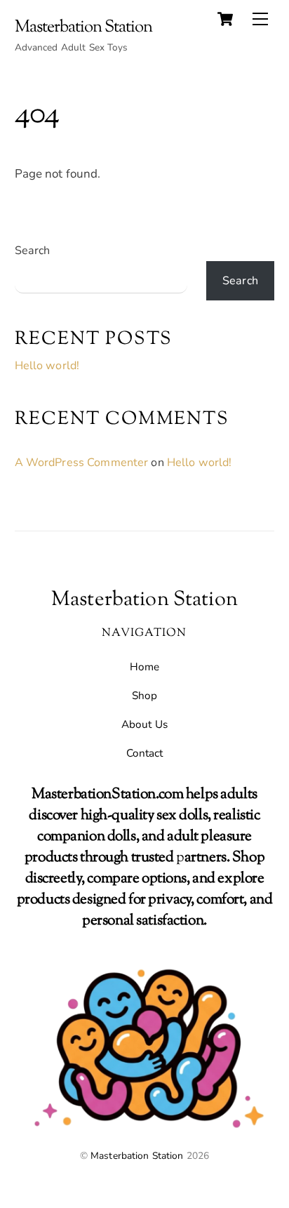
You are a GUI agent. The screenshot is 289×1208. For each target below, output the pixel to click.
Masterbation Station (137, 1155)
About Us (144, 724)
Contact (144, 753)
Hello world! (47, 365)
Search (33, 250)
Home (145, 667)
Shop (145, 696)
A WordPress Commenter (82, 462)
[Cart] (225, 19)
